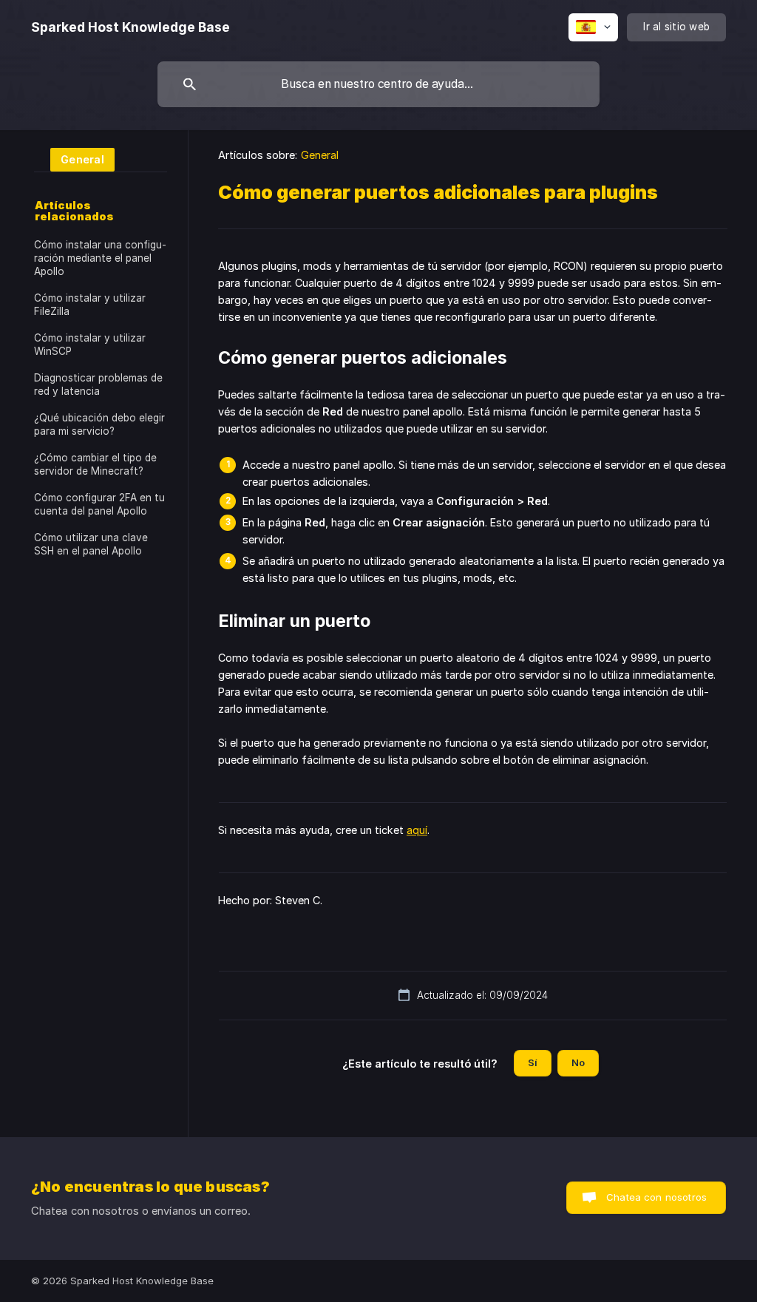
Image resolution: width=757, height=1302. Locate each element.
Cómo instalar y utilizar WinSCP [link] (90, 344)
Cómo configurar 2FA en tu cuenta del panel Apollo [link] (99, 504)
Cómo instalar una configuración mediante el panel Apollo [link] (100, 258)
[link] (74, 159)
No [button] (578, 1062)
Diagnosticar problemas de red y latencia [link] (98, 384)
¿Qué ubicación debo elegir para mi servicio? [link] (99, 424)
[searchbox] (378, 84)
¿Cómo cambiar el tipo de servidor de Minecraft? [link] (95, 464)
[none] (130, 27)
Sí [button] (532, 1062)
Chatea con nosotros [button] (656, 1197)
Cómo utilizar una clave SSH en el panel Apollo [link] (91, 544)
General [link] (320, 155)
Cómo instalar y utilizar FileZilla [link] (90, 304)
